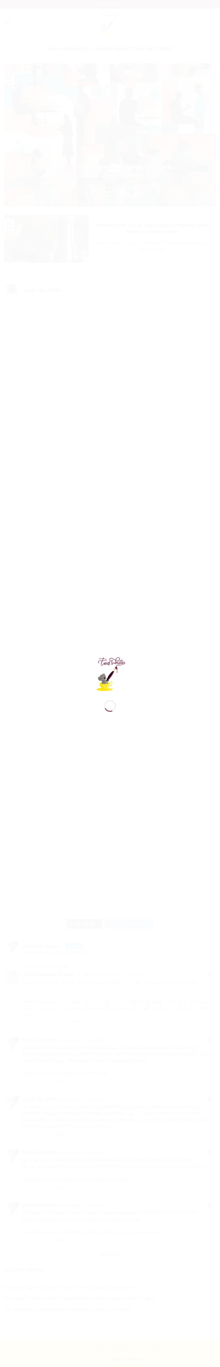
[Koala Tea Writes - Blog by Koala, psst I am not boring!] (110, 673)
